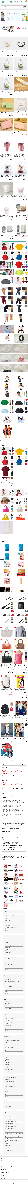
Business (7, 1020)
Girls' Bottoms (8, 979)
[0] (25, 2)
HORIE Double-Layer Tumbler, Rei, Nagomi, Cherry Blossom (5, 155)
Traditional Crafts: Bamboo (11, 1119)
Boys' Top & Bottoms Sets (11, 988)
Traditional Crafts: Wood (10, 1121)
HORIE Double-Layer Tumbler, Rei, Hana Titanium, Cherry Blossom (20, 155)
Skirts (6, 917)
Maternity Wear (8, 964)
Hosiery (6, 951)
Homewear (7, 947)
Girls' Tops (7, 978)
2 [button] (13, 24)
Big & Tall (7, 1027)
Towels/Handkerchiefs (10, 1086)
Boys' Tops (7, 984)
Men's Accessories (9, 1047)
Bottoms (7, 1105)
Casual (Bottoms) (9, 1018)
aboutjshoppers (5, 1172)
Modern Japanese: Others (11, 1142)
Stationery (7, 1083)
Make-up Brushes (9, 1069)
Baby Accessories (9, 962)
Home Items (8, 1079)
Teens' (5, 999)
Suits (6, 922)
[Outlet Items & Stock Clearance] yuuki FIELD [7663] (5, 665)
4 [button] (17, 24)
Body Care (7, 1062)
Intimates (6, 936)
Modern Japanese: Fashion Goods (13, 1136)
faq (3, 1175)
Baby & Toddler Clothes (10, 961)
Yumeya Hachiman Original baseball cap (6, 716)
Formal (6, 923)
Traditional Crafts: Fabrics (11, 1125)
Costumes (7, 1091)
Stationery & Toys (9, 1150)
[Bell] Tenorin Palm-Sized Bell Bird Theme (20, 71)
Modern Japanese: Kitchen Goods (13, 1093)
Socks (6, 949)
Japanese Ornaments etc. (11, 1089)
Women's (6, 911)
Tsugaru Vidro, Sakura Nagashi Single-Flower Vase (7, 216)
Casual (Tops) (8, 1016)
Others (6, 930)
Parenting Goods (9, 967)
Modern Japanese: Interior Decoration (14, 1094)
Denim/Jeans (8, 920)
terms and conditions (7, 1160)
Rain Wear (7, 1049)
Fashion (7, 1147)
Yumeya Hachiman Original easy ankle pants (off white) (6, 737)
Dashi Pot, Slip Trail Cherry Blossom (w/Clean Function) (7, 196)
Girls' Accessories (9, 983)
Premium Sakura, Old (5, 235)
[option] (11, 29)
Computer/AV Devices (10, 1088)
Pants (6, 918)
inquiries (4, 1169)
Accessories (8, 1025)
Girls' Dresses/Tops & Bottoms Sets (13, 981)
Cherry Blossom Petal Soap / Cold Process (20, 112)
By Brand (7, 1084)
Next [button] (26, 29)
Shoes (6, 1023)
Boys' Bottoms (8, 986)
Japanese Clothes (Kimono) (11, 927)
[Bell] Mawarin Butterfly (5, 91)
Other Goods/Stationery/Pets (10, 1077)
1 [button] (10, 24)
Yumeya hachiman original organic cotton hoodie (20, 737)
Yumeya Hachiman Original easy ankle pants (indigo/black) (20, 716)
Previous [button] (2, 29)
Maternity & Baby (7, 958)
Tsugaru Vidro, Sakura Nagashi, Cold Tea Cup (19, 196)
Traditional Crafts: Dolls (10, 1130)
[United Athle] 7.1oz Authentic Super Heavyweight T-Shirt (5, 481)
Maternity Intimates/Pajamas (12, 966)
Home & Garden (8, 1145)
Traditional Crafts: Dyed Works (12, 1123)
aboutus (4, 1158)
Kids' (5, 975)
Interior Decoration (9, 1081)
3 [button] (15, 24)
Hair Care (7, 1064)
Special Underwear (9, 945)
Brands (6, 1067)
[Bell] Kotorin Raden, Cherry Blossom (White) (7, 51)
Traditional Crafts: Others (11, 1131)
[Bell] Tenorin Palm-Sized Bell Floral (6, 71)
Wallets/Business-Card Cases (12, 1040)
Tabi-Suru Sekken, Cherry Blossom (20, 92)
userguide (4, 1178)
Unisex (6, 929)
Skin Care (7, 1059)
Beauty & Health (7, 1057)
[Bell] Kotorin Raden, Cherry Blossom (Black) (21, 51)
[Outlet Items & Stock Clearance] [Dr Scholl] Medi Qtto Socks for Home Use (20, 689)
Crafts (5, 1112)
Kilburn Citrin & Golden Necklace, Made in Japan (6, 535)
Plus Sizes (7, 925)
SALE (5, 1102)
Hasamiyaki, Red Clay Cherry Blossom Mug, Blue (6, 176)
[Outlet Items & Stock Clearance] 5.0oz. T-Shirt (6, 689)
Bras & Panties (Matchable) (11, 939)
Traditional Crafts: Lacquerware (12, 1115)
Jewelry (6, 1044)
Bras (6, 940)
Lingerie (7, 944)
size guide (4, 1181)
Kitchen (6, 1143)
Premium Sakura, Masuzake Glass (21, 216)
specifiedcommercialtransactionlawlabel (11, 1166)
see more (24, 764)
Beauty (6, 1148)
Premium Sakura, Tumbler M (21, 235)
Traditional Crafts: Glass (10, 1128)
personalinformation (6, 1163)
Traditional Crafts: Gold (10, 1126)
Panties (6, 942)
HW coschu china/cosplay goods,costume (6, 439)
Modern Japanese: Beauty (11, 1140)
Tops (6, 913)
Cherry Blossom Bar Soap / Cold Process (20, 132)
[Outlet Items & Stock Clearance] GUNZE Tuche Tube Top (20, 665)
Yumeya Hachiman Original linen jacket (6, 758)
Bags (6, 1038)
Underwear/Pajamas (9, 1022)
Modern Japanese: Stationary (12, 1138)
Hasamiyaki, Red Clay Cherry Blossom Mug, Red (20, 176)
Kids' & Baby (8, 1106)
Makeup (7, 1061)
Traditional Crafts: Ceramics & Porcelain (12, 1117)
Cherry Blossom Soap (5, 131)
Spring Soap (3, 112)
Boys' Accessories (9, 989)
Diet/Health (7, 1066)
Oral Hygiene (8, 1071)
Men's (5, 1014)
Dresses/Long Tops (9, 915)
